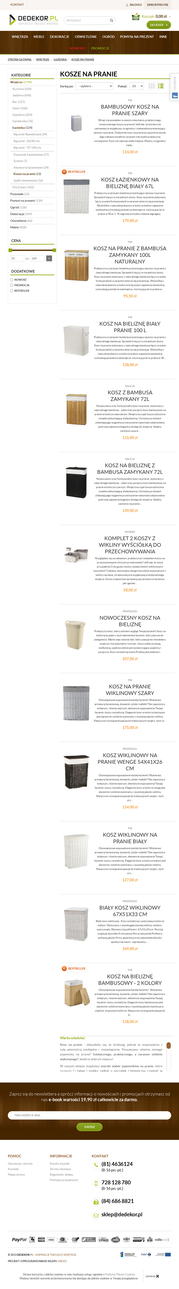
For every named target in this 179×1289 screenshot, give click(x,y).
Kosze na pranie (27, 174)
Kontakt (17, 4)
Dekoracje (21, 214)
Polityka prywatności (64, 1180)
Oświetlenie (21, 220)
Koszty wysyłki (60, 1163)
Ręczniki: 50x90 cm (27, 141)
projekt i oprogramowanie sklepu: (37, 1261)
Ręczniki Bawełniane (30, 134)
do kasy (157, 25)
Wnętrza (21, 82)
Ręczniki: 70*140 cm (27, 147)
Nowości (78, 48)
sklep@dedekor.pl (122, 1214)
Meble (18, 227)
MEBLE (39, 37)
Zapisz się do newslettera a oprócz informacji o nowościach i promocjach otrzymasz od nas (89, 1097)
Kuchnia (21, 89)
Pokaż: (122, 86)
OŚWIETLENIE (86, 37)
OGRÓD (108, 37)
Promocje (100, 48)
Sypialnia (22, 114)
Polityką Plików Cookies (120, 1274)
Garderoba (22, 121)
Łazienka (22, 127)
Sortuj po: (67, 86)
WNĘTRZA (20, 37)
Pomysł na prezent (26, 200)
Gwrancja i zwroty (20, 1163)
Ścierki (20, 161)
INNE (163, 37)
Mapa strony (16, 1174)
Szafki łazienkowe (28, 180)
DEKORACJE (59, 37)
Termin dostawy (60, 1169)
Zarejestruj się (157, 4)
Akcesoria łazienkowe (31, 167)
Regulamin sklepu (61, 1174)
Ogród (18, 207)
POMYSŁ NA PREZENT (137, 37)
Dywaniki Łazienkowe (31, 154)
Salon (20, 108)
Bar (18, 102)
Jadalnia (21, 95)
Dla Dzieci (23, 187)
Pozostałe (19, 194)
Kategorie (21, 75)
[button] (49, 258)
